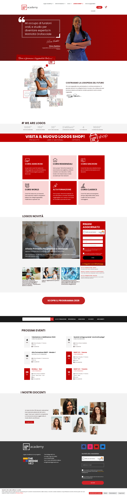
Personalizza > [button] (112, 493)
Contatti (93, 11)
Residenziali (72, 319)
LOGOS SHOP (77, 4)
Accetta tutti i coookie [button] (95, 493)
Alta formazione (60, 319)
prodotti (34, 139)
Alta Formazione (59, 3)
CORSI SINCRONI (89, 163)
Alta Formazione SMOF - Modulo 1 (44, 352)
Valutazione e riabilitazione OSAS (43, 337)
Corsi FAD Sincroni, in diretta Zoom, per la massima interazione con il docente (91, 170)
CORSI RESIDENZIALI (62, 163)
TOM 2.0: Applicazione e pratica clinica (50, 281)
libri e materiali (55, 139)
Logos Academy (47, 3)
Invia (93, 258)
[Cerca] (52, 319)
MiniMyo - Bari (37, 369)
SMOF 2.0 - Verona (80, 352)
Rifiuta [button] (105, 493)
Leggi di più (121, 493)
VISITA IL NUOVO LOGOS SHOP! (55, 136)
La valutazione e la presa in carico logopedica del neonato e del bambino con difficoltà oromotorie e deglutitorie (70, 282)
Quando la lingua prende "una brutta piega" (89, 337)
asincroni (81, 319)
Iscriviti (93, 483)
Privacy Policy (101, 471)
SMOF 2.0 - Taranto (80, 369)
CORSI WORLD (32, 189)
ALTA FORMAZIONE (62, 189)
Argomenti (100, 319)
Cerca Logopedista (90, 3)
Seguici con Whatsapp (93, 264)
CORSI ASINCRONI (34, 163)
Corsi (68, 3)
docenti (91, 319)
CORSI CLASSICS (89, 189)
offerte (76, 139)
